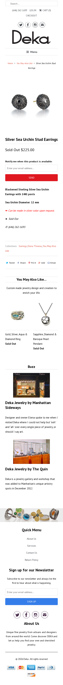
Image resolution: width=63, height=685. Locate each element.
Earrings (23, 246)
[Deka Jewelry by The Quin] (31, 451)
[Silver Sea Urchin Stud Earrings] (31, 101)
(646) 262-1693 (19, 10)
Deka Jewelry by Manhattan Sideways (28, 405)
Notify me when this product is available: (28, 161)
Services (31, 545)
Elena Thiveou (35, 246)
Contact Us (31, 552)
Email (53, 262)
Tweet (12, 262)
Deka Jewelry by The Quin (26, 468)
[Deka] (31, 38)
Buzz (31, 366)
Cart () (46, 10)
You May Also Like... (31, 279)
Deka (26, 659)
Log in (33, 10)
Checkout (31, 15)
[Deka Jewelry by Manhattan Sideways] (31, 385)
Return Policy (31, 559)
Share (23, 262)
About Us (31, 538)
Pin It (33, 262)
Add (43, 262)
